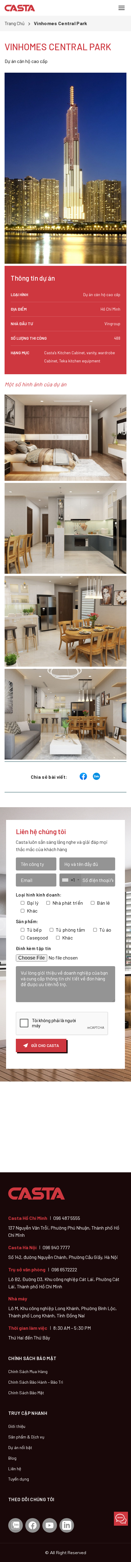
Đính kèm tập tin (33, 948)
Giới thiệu (16, 1426)
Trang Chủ (15, 23)
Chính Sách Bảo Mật (26, 1392)
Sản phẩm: (27, 921)
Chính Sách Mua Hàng (28, 1371)
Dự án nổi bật (20, 1447)
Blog (12, 1458)
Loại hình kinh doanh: (39, 894)
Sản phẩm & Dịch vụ (26, 1436)
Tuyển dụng (18, 1478)
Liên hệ (14, 1468)
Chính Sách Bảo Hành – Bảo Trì (35, 1382)
